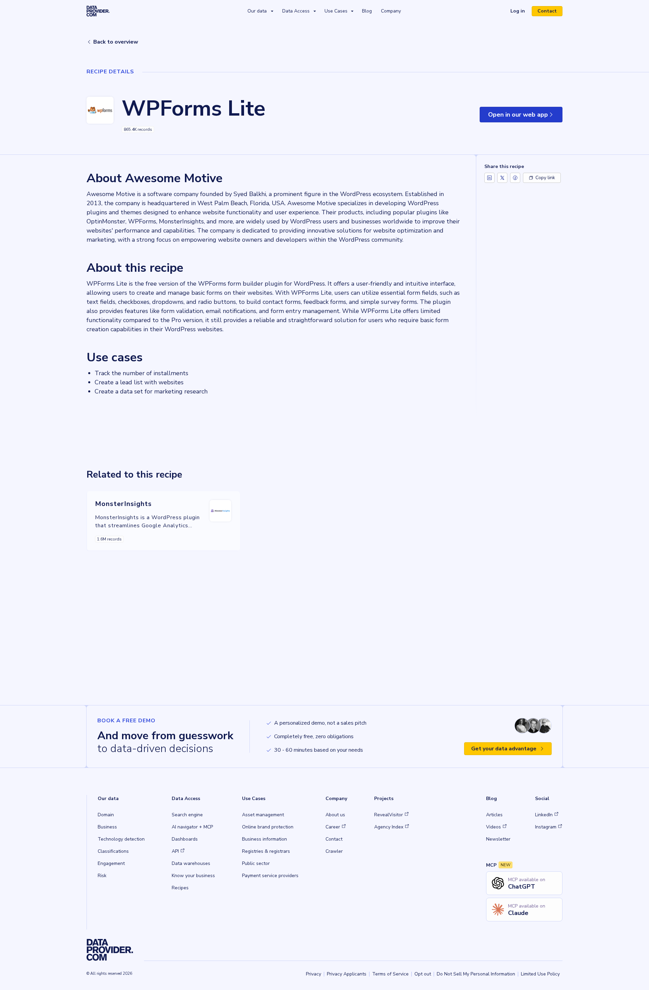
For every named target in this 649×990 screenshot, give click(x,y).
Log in (520, 12)
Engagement (111, 863)
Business (107, 827)
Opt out (422, 974)
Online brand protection (267, 827)
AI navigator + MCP (192, 827)
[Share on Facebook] (515, 178)
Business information (264, 839)
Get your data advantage (503, 748)
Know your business (193, 875)
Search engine (187, 815)
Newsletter (498, 839)
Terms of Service (390, 974)
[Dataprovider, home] (98, 10)
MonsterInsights (123, 503)
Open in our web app (525, 116)
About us (335, 815)
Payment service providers (270, 875)
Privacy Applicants (346, 974)
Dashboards (185, 839)
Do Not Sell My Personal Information (476, 974)
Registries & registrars (266, 851)
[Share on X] (502, 178)
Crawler (334, 851)
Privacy (313, 974)
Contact (547, 11)
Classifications (113, 851)
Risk (102, 875)
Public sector (256, 863)
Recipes (180, 888)
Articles (494, 815)
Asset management (263, 815)
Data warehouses (191, 863)
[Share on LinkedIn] (489, 178)
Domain (106, 815)
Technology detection (121, 839)
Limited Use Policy (540, 974)
